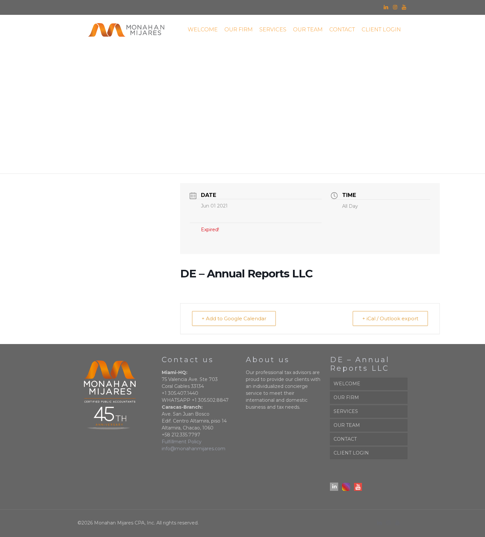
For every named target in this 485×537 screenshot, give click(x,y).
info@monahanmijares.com (193, 449)
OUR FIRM (346, 397)
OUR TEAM (347, 425)
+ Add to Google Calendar (234, 318)
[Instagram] (395, 7)
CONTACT (345, 439)
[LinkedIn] (386, 7)
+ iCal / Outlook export (390, 318)
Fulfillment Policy (182, 442)
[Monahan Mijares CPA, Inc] (126, 30)
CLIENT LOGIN (351, 453)
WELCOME (347, 384)
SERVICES (346, 411)
